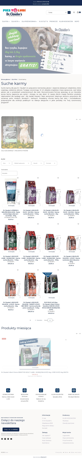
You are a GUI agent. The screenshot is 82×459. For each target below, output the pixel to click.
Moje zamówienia (68, 438)
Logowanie (66, 435)
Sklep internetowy (39, 457)
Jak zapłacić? (46, 435)
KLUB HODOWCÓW (69, 418)
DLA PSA (14, 79)
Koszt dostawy (46, 440)
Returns (66, 452)
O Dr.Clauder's (46, 421)
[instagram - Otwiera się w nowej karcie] (5, 439)
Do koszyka (11, 205)
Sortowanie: (4, 169)
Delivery (73, 452)
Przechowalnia (67, 440)
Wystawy (65, 421)
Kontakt (44, 428)
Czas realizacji (46, 438)
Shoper (6, 452)
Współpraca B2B (47, 423)
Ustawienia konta (68, 443)
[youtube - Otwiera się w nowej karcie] (11, 439)
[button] (69, 12)
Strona (45, 320)
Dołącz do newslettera (11, 429)
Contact (79, 452)
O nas (44, 418)
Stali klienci (45, 443)
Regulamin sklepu (48, 425)
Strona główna (5, 79)
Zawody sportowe (68, 423)
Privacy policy (58, 452)
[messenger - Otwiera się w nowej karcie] (8, 439)
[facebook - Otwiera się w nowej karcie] (2, 439)
